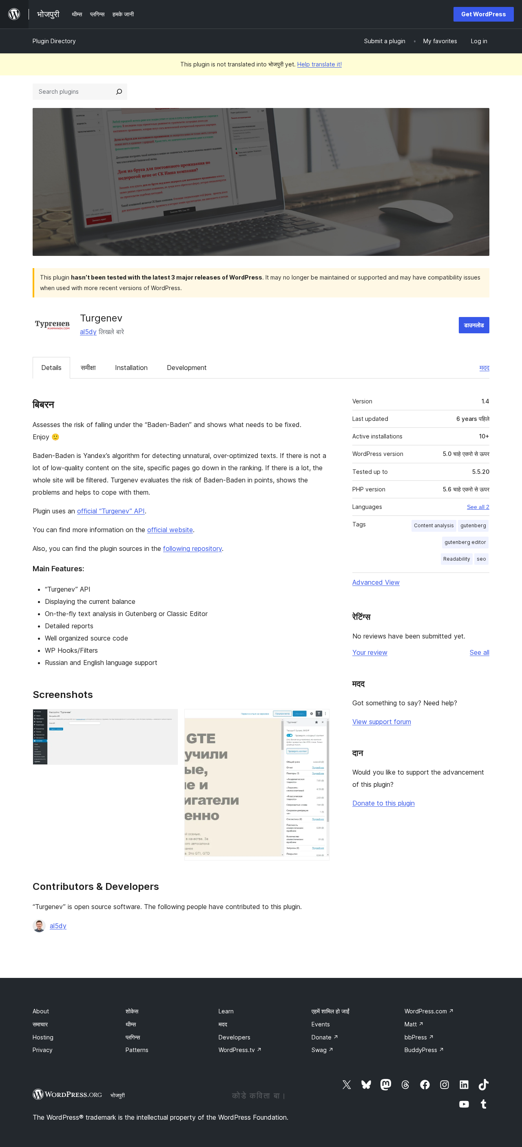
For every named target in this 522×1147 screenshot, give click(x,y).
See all (479, 652)
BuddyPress (424, 1049)
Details (51, 367)
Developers (234, 1037)
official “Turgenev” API (111, 511)
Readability (456, 559)
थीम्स (131, 1024)
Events (321, 1024)
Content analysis (434, 525)
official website (170, 530)
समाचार (40, 1024)
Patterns (137, 1049)
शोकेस (132, 1011)
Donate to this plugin (383, 803)
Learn (226, 1011)
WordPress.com (429, 1011)
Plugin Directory (54, 40)
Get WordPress (483, 14)
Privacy (43, 1049)
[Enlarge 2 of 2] (318, 720)
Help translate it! (319, 64)
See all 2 (478, 507)
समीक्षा (88, 367)
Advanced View (376, 582)
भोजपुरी (118, 1095)
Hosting (43, 1037)
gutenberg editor (465, 542)
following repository (192, 548)
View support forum (381, 722)
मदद (484, 367)
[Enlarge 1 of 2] (167, 720)
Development (187, 367)
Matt (414, 1024)
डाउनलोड (474, 324)
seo (481, 559)
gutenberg (473, 525)
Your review (369, 652)
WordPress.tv (240, 1049)
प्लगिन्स (133, 1037)
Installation (131, 367)
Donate (325, 1037)
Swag (323, 1049)
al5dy (88, 332)
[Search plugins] (119, 92)
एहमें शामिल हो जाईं (330, 1011)
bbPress (419, 1037)
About (41, 1011)
